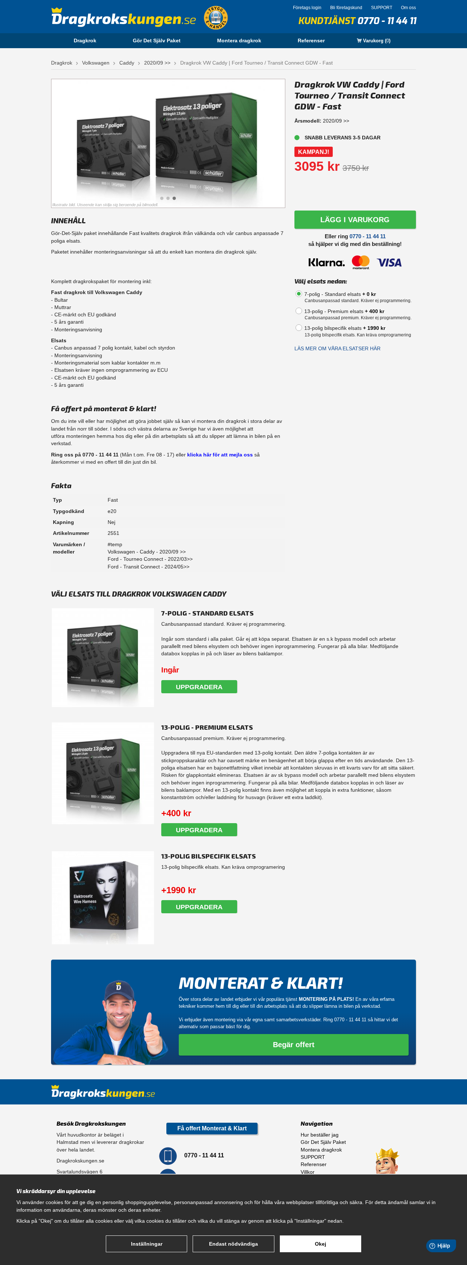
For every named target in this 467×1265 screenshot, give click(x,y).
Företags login (307, 7)
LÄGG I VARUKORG (355, 220)
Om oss (408, 7)
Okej (320, 1244)
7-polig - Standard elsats (340, 294)
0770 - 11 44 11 (386, 21)
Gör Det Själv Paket (157, 40)
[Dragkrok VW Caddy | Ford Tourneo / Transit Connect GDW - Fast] (168, 143)
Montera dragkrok (239, 40)
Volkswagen (95, 63)
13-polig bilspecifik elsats (344, 328)
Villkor (307, 1172)
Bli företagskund (346, 7)
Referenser (311, 40)
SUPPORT (381, 7)
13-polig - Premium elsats (344, 311)
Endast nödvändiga (233, 1244)
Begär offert (293, 1045)
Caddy (126, 63)
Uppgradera (199, 687)
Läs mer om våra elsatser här (337, 348)
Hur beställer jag (320, 1135)
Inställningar (146, 1244)
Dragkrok (85, 40)
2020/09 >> (157, 63)
